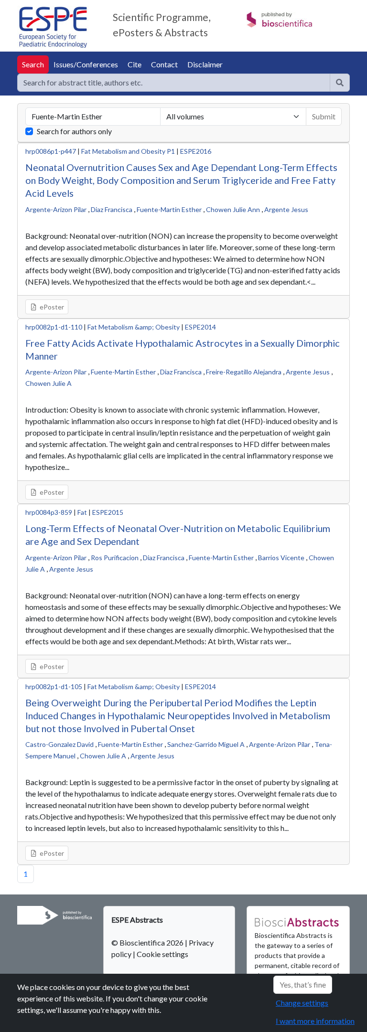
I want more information (315, 1020)
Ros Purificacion (115, 557)
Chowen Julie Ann (233, 209)
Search (33, 64)
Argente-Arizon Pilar (55, 209)
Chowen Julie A (48, 383)
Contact (164, 64)
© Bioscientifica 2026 (148, 942)
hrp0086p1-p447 (50, 151)
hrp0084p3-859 (48, 512)
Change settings (302, 1002)
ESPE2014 (200, 327)
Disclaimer (205, 64)
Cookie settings (162, 953)
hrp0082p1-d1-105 (53, 686)
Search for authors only (74, 131)
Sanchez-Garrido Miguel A (206, 744)
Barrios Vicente (281, 557)
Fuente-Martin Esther (169, 209)
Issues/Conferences (86, 64)
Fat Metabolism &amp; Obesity (133, 327)
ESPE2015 (107, 512)
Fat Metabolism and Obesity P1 (128, 151)
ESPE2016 (195, 151)
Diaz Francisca (111, 209)
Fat (82, 512)
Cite (134, 64)
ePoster (51, 307)
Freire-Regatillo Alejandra (243, 372)
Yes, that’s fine (303, 984)
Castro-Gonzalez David (59, 744)
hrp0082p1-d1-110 (53, 327)
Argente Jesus (286, 209)
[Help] (340, 83)
